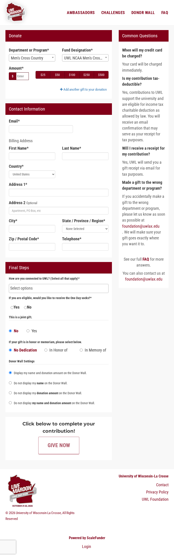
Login (86, 546)
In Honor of (58, 350)
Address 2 (17, 203)
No (29, 307)
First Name (19, 148)
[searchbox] (58, 288)
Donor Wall (143, 12)
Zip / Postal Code (24, 239)
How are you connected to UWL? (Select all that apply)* (44, 278)
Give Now (59, 445)
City (13, 221)
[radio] (23, 351)
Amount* (16, 68)
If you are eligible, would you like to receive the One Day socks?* (50, 298)
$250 (86, 75)
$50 (57, 75)
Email (14, 121)
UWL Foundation (155, 499)
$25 (43, 75)
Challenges (113, 12)
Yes (16, 307)
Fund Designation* (77, 50)
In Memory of (95, 350)
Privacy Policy (157, 492)
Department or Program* (29, 50)
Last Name (71, 148)
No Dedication (25, 350)
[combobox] (32, 57)
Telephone (71, 239)
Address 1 (18, 184)
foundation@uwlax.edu (141, 226)
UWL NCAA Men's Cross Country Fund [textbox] (86, 58)
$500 (101, 75)
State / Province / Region (83, 221)
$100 (72, 75)
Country (16, 166)
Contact (162, 485)
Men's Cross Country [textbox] (27, 58)
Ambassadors (81, 12)
